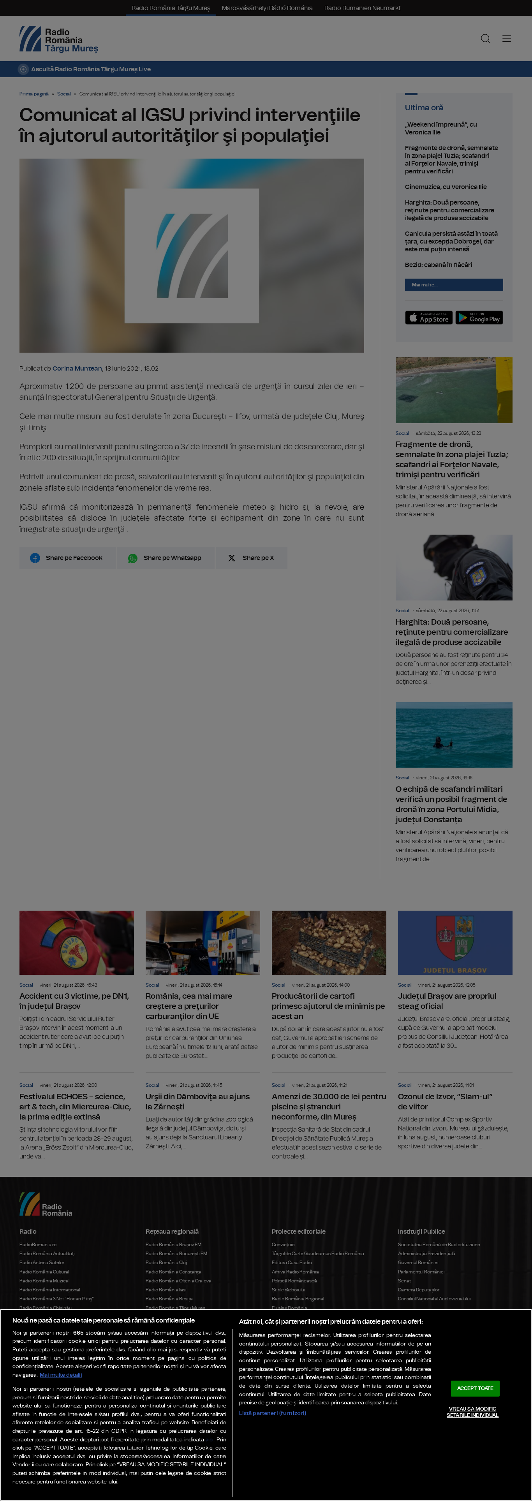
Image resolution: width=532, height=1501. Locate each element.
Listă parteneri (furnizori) (273, 1413)
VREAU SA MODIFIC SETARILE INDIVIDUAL (473, 1412)
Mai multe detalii (61, 1375)
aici (209, 1440)
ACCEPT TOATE (475, 1388)
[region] (266, 1405)
